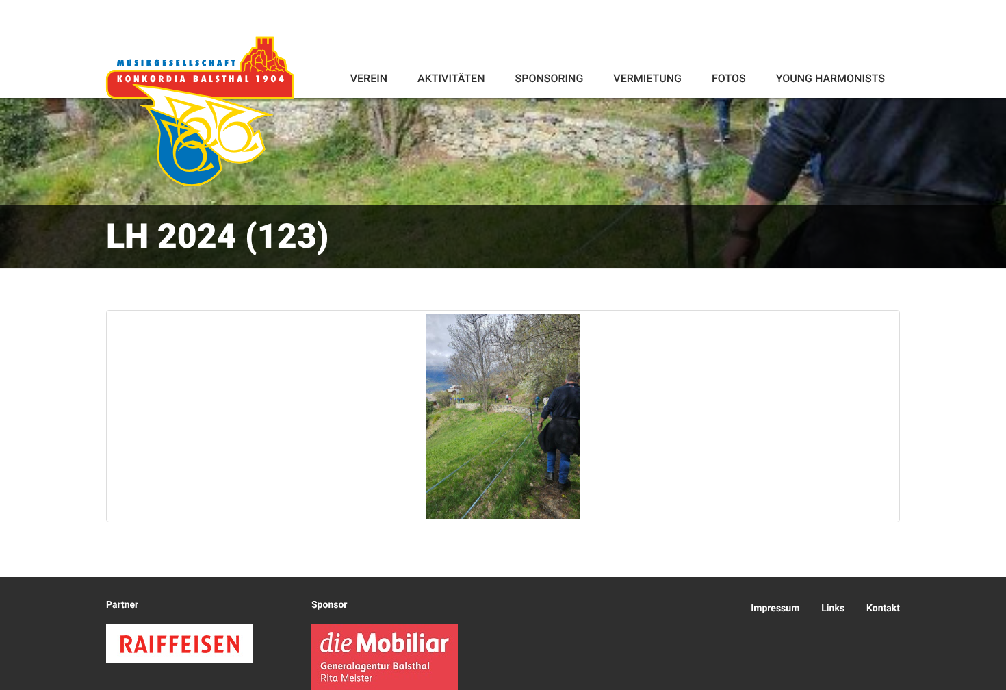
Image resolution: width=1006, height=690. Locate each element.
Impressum (775, 608)
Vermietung (647, 78)
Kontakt (883, 608)
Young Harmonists (830, 78)
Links (832, 608)
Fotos (729, 78)
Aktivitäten (451, 78)
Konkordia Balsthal (199, 111)
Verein (368, 78)
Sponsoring (549, 78)
